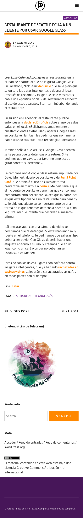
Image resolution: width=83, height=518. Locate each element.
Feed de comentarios (60, 442)
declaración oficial (36, 122)
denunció (44, 86)
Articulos (23, 296)
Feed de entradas (31, 442)
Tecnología (44, 296)
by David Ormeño (23, 42)
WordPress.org (14, 447)
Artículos (70, 18)
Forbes (44, 186)
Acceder (10, 442)
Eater (15, 286)
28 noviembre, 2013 (25, 46)
